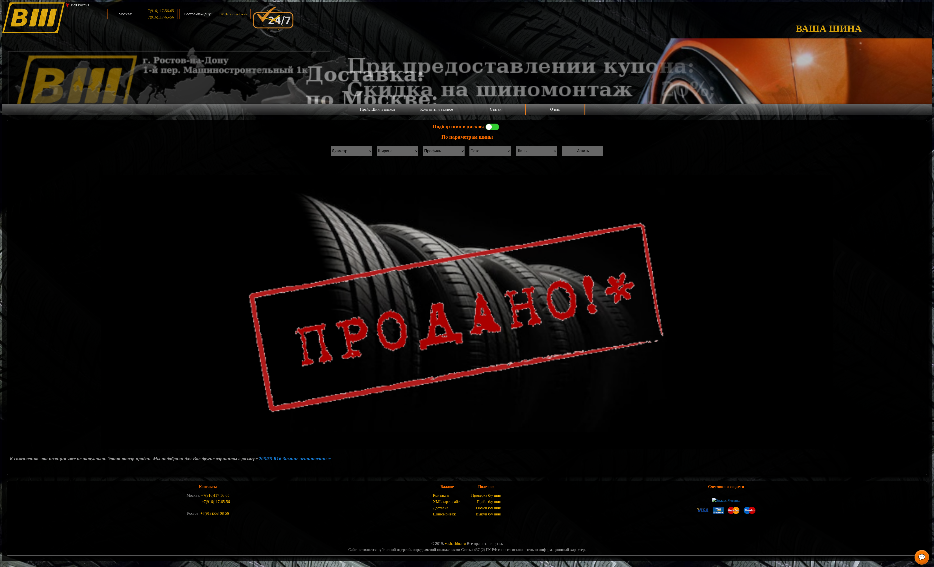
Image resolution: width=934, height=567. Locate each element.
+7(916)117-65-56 (160, 17)
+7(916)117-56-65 (160, 11)
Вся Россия (80, 5)
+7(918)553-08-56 (232, 14)
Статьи (496, 109)
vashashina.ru (455, 543)
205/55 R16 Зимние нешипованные (295, 458)
